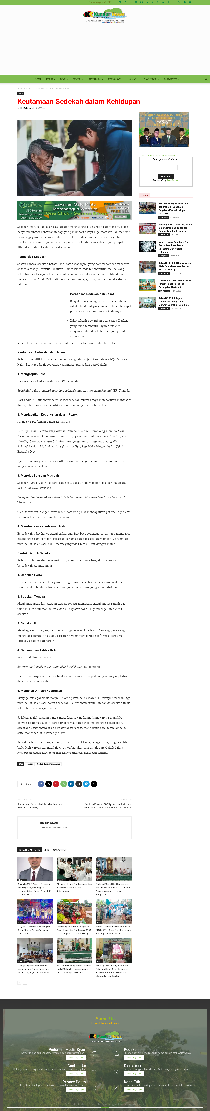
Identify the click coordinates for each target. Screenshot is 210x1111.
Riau (62, 79)
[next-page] (25, 983)
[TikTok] (168, 2)
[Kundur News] (105, 15)
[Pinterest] (152, 2)
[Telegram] (86, 784)
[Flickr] (130, 2)
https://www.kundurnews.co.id (53, 827)
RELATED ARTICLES (29, 850)
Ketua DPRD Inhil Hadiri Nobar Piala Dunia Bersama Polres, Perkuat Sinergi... (174, 266)
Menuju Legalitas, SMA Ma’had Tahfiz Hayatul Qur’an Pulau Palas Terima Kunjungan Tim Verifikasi (33, 969)
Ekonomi (22, 880)
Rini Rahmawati (27, 108)
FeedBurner (173, 180)
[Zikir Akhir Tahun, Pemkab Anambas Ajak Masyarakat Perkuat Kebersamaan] (74, 869)
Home (38, 79)
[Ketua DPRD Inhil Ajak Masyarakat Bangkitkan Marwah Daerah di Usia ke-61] (147, 302)
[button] (206, 79)
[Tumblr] (173, 2)
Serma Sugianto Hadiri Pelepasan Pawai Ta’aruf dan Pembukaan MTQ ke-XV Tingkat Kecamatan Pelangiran (74, 930)
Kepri (49, 79)
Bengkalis (163, 217)
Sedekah (30, 764)
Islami (132, 79)
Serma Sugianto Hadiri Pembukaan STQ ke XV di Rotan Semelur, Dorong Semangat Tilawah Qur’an (113, 930)
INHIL (20, 961)
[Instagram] (141, 2)
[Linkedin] (146, 2)
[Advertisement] (105, 51)
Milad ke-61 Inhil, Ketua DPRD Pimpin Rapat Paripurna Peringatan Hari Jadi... (174, 284)
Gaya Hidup (150, 79)
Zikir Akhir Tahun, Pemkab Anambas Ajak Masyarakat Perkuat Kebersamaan (74, 888)
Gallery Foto (164, 291)
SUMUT (76, 79)
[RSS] (157, 2)
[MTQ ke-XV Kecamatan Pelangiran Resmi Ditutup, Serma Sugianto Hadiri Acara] (35, 911)
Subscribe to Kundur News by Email (158, 155)
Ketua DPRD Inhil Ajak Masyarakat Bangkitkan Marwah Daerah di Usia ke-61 (174, 301)
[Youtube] (190, 2)
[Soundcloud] (163, 2)
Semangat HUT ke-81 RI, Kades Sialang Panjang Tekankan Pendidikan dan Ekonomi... (175, 227)
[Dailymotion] (119, 2)
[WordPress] (184, 2)
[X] (179, 2)
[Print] (78, 784)
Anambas (61, 880)
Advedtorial (164, 235)
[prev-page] (19, 983)
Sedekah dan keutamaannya (48, 764)
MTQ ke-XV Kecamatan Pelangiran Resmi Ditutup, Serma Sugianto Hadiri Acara (34, 930)
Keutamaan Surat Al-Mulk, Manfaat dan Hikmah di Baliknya (39, 805)
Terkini (144, 195)
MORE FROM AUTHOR (55, 850)
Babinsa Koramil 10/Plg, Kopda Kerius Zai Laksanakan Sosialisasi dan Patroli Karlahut (107, 805)
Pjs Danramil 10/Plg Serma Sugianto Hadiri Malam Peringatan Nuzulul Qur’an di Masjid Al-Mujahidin (74, 969)
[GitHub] (136, 2)
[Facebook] (125, 2)
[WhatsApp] (63, 784)
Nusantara (94, 79)
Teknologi (114, 79)
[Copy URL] (94, 784)
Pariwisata (170, 79)
